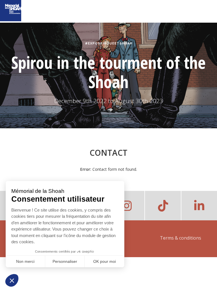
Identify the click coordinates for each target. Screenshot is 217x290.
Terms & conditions (180, 238)
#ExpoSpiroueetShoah (108, 43)
